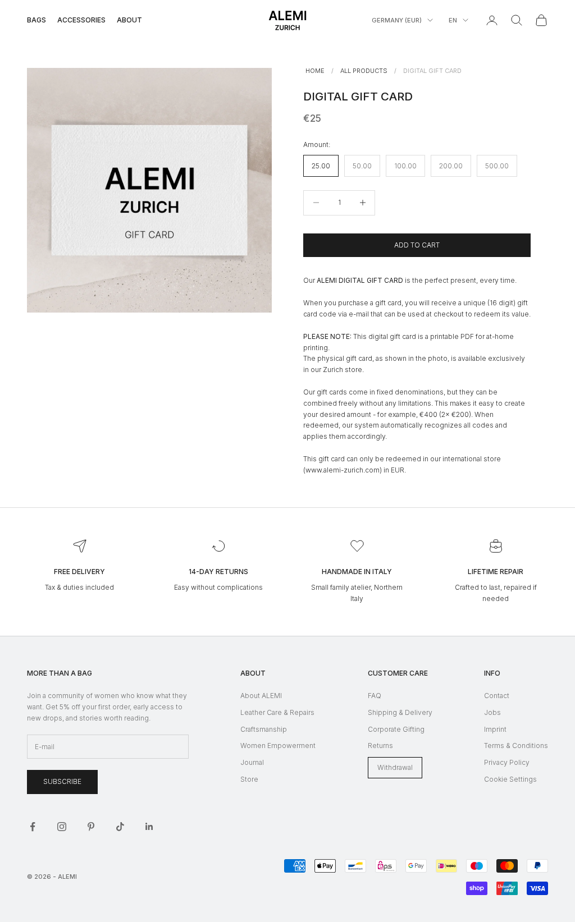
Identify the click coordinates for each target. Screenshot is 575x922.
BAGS (36, 20)
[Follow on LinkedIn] (149, 826)
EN (453, 20)
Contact (496, 695)
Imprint (495, 729)
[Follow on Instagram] (61, 826)
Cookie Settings (510, 779)
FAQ (374, 695)
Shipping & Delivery (400, 712)
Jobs (492, 712)
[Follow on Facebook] (32, 826)
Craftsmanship (263, 729)
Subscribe (62, 781)
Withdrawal (395, 767)
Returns (380, 745)
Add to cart (417, 245)
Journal (252, 762)
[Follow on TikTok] (120, 826)
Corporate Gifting (396, 729)
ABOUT (129, 20)
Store (249, 779)
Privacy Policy (507, 762)
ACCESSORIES (81, 20)
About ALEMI (261, 695)
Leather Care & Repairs (277, 712)
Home (315, 71)
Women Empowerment (278, 745)
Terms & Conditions (516, 745)
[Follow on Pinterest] (91, 826)
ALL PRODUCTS (363, 71)
